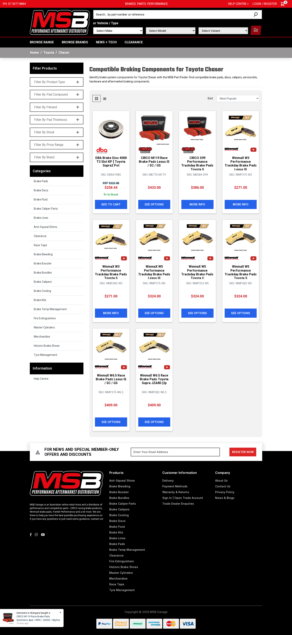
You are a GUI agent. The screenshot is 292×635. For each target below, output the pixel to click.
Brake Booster (43, 263)
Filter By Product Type (49, 82)
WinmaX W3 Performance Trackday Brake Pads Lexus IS (241, 163)
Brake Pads (41, 181)
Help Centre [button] (237, 4)
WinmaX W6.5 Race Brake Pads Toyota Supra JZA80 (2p (154, 379)
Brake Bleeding (43, 254)
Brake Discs (41, 190)
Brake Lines (41, 217)
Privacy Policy (224, 492)
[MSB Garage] (60, 22)
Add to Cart (111, 204)
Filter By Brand (44, 157)
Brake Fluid (40, 199)
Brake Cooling (42, 290)
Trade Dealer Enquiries (178, 503)
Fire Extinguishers (45, 318)
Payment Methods (175, 486)
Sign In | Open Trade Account (182, 497)
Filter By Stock (44, 132)
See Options (154, 204)
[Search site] (256, 14)
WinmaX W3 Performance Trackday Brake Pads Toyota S (111, 272)
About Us (221, 480)
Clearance (134, 42)
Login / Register (265, 4)
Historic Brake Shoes (47, 345)
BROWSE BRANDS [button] (75, 42)
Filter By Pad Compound (51, 94)
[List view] (105, 98)
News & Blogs (224, 497)
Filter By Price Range (48, 145)
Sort (210, 98)
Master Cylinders (44, 327)
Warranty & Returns (175, 492)
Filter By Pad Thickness (50, 120)
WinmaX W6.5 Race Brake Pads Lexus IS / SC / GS (111, 379)
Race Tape (40, 245)
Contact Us (222, 486)
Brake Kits (40, 300)
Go (255, 30)
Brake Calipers (43, 281)
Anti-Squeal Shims (45, 226)
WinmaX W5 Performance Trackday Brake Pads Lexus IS (154, 272)
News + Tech (106, 42)
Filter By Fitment (45, 107)
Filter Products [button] (45, 68)
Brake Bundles (43, 272)
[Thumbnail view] (96, 98)
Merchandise (42, 336)
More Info (197, 204)
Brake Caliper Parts (46, 208)
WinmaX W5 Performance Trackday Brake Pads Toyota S (241, 272)
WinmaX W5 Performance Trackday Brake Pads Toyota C (197, 272)
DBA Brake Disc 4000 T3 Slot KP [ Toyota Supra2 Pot (111, 161)
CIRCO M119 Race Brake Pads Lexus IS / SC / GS (154, 161)
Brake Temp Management (50, 309)
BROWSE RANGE (42, 42)
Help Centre (41, 378)
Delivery (168, 480)
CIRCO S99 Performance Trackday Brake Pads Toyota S (197, 163)
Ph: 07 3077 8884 (14, 4)
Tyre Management (45, 354)
